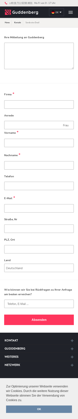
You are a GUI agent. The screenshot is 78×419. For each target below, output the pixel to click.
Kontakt (17, 22)
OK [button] (39, 409)
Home (7, 22)
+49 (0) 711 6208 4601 (21, 3)
